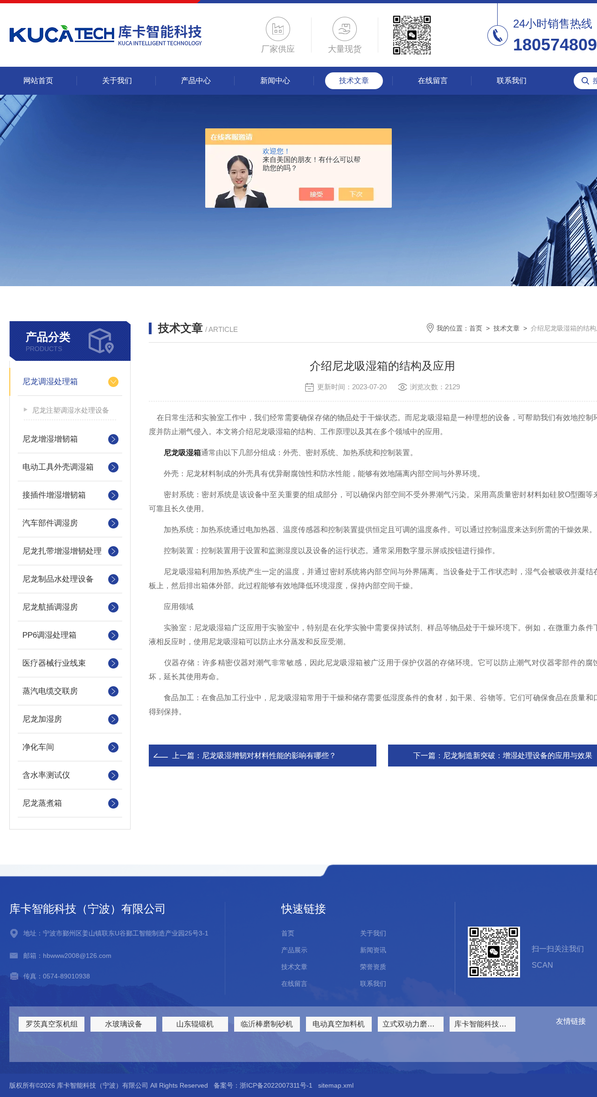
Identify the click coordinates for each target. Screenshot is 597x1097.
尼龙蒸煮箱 (42, 803)
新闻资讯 (373, 950)
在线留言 (433, 80)
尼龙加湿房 (42, 719)
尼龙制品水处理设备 (58, 579)
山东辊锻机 (195, 1024)
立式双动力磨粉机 (412, 1024)
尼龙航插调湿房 (50, 607)
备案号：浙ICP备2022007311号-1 (263, 1085)
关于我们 (117, 80)
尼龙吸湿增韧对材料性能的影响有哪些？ (269, 755)
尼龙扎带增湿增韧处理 (62, 551)
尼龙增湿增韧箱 (50, 439)
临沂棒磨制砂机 (267, 1024)
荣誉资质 (373, 966)
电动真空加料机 (338, 1024)
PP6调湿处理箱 (49, 635)
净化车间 (38, 747)
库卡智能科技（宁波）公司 (484, 1024)
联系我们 (512, 80)
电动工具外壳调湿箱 (58, 467)
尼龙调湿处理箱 (50, 381)
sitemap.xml (336, 1085)
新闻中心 (275, 80)
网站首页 (38, 80)
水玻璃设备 (123, 1024)
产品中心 (196, 80)
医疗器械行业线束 (54, 663)
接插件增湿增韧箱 (54, 495)
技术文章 (354, 80)
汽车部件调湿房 (50, 523)
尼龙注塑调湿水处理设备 (70, 410)
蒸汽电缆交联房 (50, 691)
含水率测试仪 (46, 775)
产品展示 (294, 950)
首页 (475, 328)
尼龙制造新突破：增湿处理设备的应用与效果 (517, 755)
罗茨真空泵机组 (52, 1024)
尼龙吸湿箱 (182, 453)
